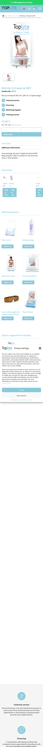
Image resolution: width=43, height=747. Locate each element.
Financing (10, 105)
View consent (21, 396)
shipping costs (16, 125)
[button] (40, 348)
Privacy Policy (6, 383)
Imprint (30, 400)
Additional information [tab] (11, 148)
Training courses (12, 115)
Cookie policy (14, 400)
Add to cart (8, 134)
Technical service (12, 100)
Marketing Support (13, 110)
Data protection (23, 400)
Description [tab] (6, 143)
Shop (7, 16)
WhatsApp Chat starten (23, 2)
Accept (21, 390)
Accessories (14, 16)
